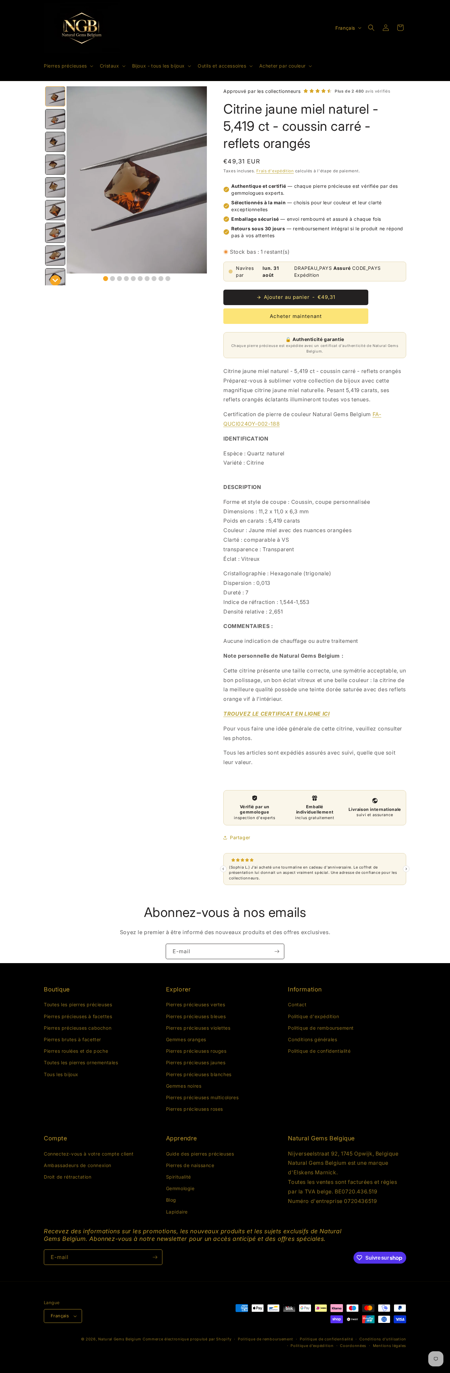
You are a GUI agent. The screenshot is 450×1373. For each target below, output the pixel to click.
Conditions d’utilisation (382, 1339)
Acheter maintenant (296, 316)
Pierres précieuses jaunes (196, 1062)
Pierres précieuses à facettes (78, 1016)
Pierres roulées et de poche (76, 1051)
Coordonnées (353, 1345)
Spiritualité (178, 1177)
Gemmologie (180, 1188)
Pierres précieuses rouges (196, 1051)
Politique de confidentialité (319, 1051)
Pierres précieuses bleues (196, 1016)
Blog (171, 1200)
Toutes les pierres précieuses (78, 1005)
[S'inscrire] (276, 951)
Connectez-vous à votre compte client (89, 1154)
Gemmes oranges (186, 1039)
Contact (297, 1005)
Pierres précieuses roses (194, 1109)
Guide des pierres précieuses (200, 1154)
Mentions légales (389, 1345)
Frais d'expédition (275, 170)
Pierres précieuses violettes (198, 1028)
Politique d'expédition (313, 1016)
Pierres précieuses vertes (195, 1005)
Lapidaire (177, 1212)
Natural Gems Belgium (119, 1339)
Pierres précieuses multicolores (202, 1097)
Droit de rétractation (68, 1177)
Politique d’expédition (312, 1345)
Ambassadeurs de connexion (77, 1165)
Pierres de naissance (190, 1165)
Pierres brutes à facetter (72, 1039)
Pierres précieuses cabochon (77, 1028)
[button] (68, 66)
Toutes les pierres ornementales (81, 1062)
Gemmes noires (184, 1086)
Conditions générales (312, 1039)
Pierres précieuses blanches (199, 1074)
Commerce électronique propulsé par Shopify (187, 1339)
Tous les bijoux (61, 1074)
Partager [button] (240, 837)
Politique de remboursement (321, 1028)
